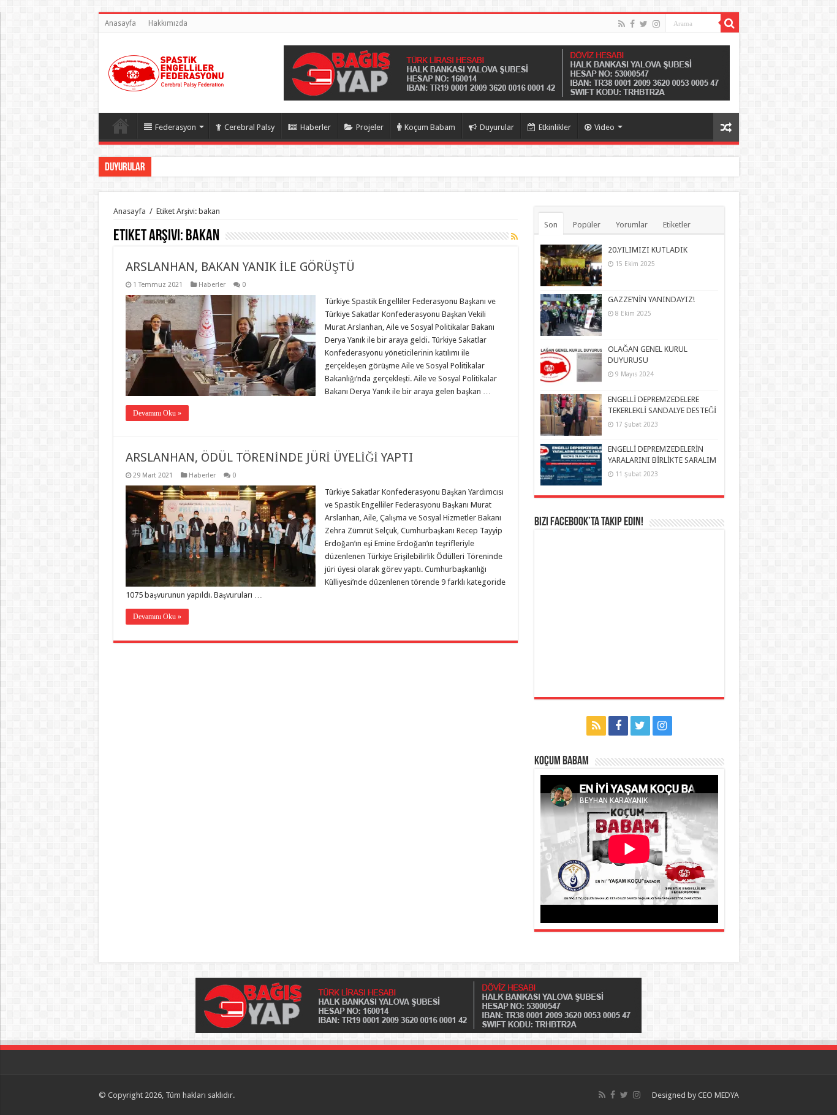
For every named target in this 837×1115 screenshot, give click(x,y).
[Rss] (621, 24)
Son (551, 224)
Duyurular (497, 127)
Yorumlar (632, 224)
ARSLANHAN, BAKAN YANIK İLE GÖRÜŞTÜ (240, 266)
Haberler (315, 127)
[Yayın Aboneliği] (514, 237)
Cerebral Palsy (249, 127)
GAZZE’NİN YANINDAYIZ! (651, 299)
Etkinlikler (555, 127)
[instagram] (656, 24)
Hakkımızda (167, 23)
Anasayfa (120, 23)
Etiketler (677, 224)
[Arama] (730, 23)
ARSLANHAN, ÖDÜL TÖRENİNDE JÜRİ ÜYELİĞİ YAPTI (269, 457)
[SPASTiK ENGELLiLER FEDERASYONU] (166, 70)
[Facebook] (632, 24)
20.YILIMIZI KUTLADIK (647, 249)
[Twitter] (643, 24)
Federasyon (175, 127)
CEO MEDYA (718, 1095)
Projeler (370, 127)
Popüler (586, 224)
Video (604, 127)
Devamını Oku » (157, 413)
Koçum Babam (429, 127)
